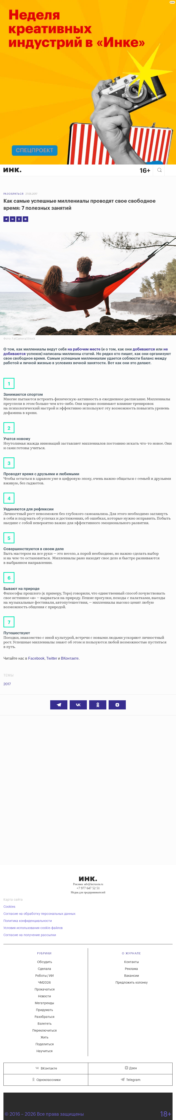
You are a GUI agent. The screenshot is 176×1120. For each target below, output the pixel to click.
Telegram (132, 1080)
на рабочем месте (84, 349)
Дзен (133, 1068)
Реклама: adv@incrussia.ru (88, 884)
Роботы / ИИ (44, 975)
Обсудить (44, 962)
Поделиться (45, 1044)
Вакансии (131, 975)
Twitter (51, 658)
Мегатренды (44, 1003)
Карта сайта (13, 899)
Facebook (36, 658)
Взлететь (45, 1023)
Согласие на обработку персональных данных (39, 914)
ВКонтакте (70, 658)
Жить (44, 1037)
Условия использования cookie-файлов (33, 928)
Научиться (44, 1051)
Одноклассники (48, 1080)
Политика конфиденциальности (27, 921)
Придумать (44, 1010)
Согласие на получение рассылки (29, 935)
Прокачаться (45, 989)
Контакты (131, 962)
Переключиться (44, 1030)
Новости (44, 996)
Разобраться (13, 194)
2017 (7, 684)
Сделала (44, 969)
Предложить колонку (132, 982)
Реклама (131, 969)
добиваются (144, 349)
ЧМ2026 (44, 982)
